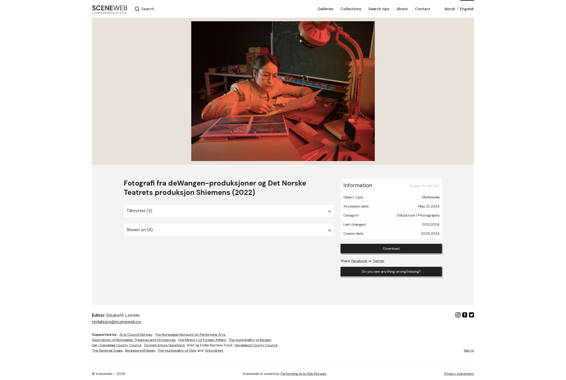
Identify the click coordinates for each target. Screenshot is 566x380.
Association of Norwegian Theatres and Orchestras (133, 340)
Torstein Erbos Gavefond (164, 345)
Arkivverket (214, 350)
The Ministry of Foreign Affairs (202, 340)
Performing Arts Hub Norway (304, 373)
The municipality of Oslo (177, 350)
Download (391, 248)
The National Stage (107, 350)
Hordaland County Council (256, 345)
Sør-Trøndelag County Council (116, 345)
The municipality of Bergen (249, 340)
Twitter (378, 261)
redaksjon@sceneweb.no (116, 321)
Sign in (469, 350)
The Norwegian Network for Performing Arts (190, 334)
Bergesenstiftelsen (140, 350)
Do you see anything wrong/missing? (391, 271)
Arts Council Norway (135, 334)
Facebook (359, 261)
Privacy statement (459, 373)
